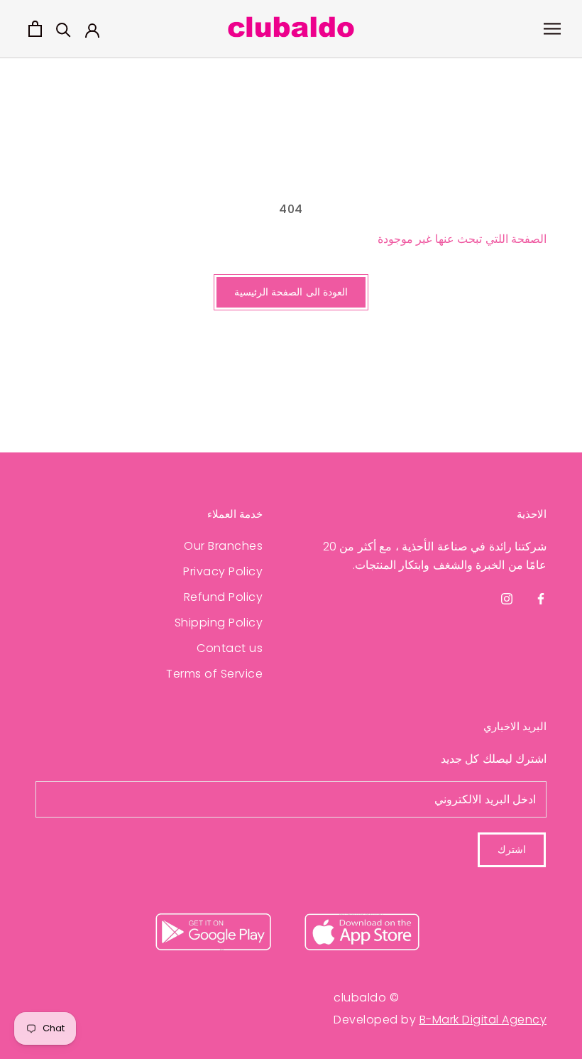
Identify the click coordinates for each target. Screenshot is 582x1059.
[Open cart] (35, 29)
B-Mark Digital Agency (483, 1019)
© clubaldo (366, 997)
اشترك (512, 849)
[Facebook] (541, 599)
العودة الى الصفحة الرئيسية (291, 292)
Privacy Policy (223, 571)
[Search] (63, 28)
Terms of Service (214, 674)
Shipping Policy (219, 622)
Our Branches (223, 546)
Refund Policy (223, 597)
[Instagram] (506, 599)
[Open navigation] (552, 29)
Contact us (230, 648)
